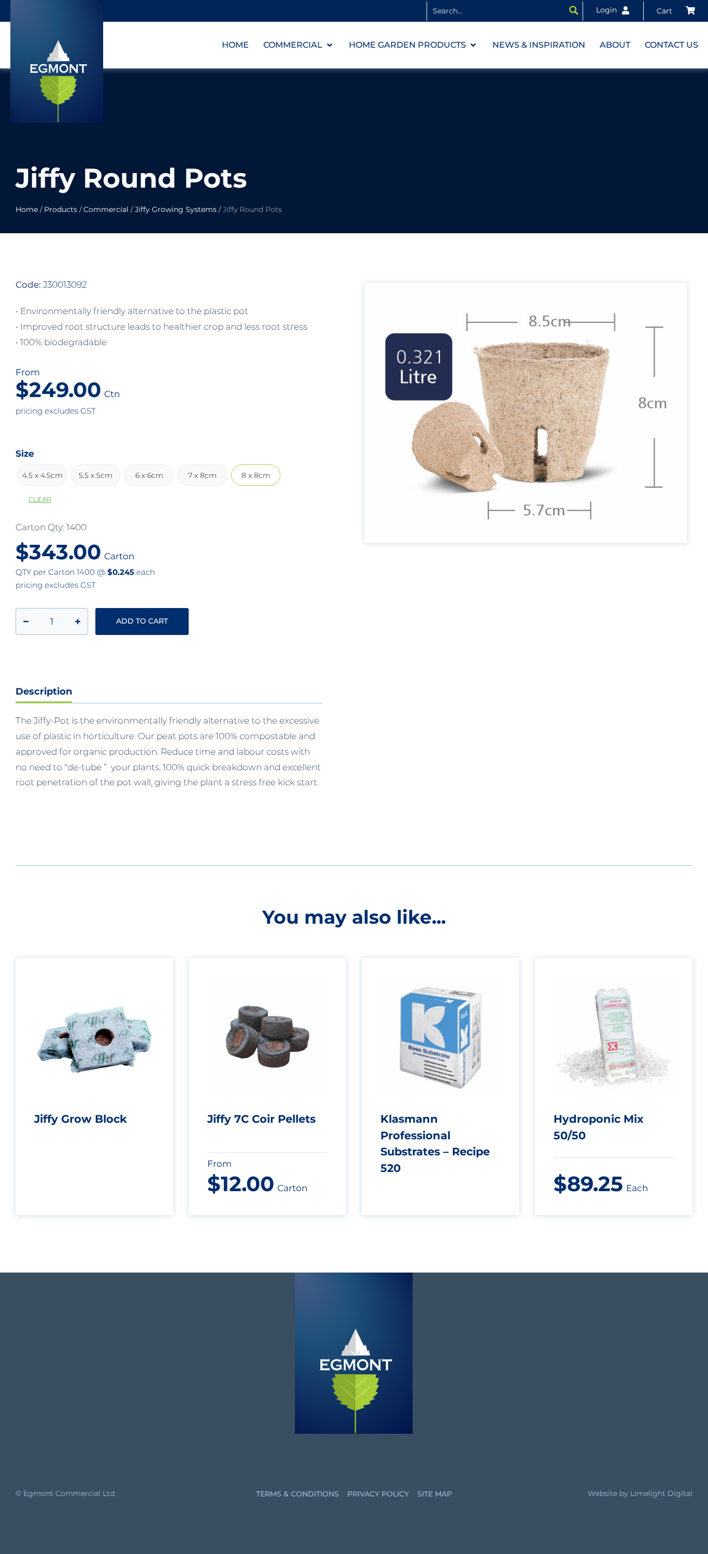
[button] (299, 45)
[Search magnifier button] (574, 10)
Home (27, 209)
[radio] (42, 475)
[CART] (676, 11)
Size (25, 453)
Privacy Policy (378, 1494)
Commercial (106, 209)
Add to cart (142, 621)
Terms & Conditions (297, 1494)
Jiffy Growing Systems (176, 209)
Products (60, 209)
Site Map (434, 1494)
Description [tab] (44, 691)
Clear (40, 499)
